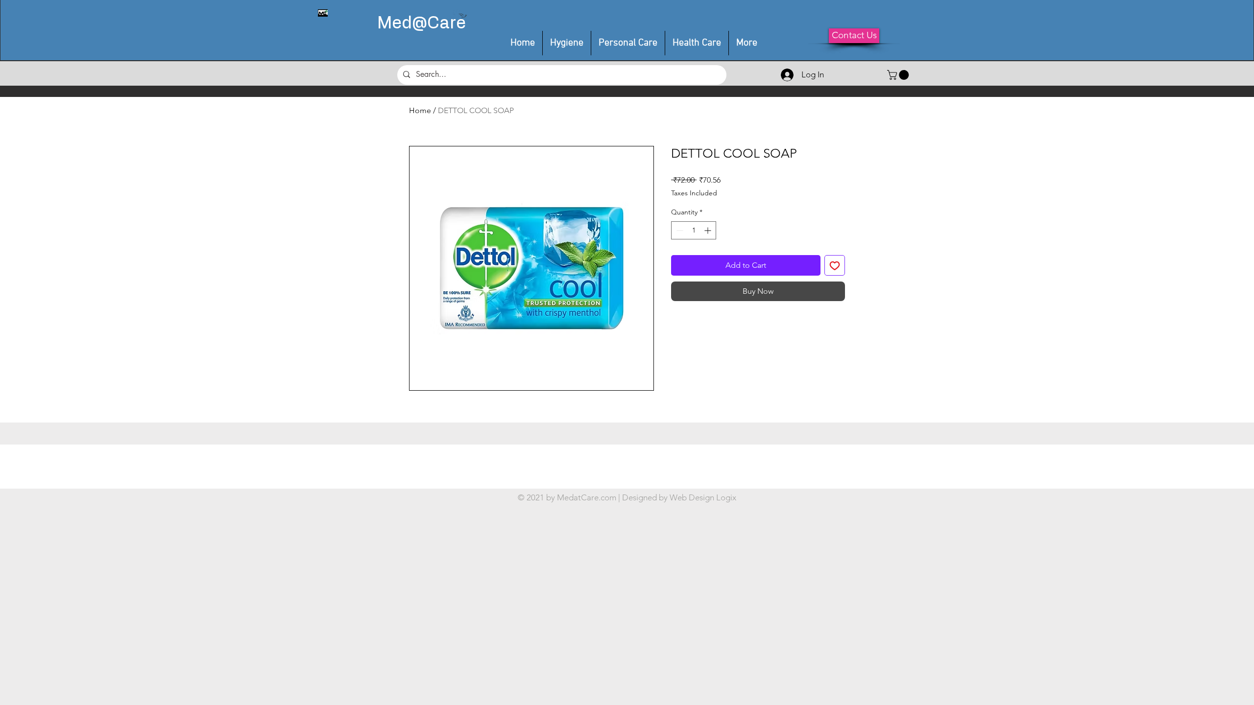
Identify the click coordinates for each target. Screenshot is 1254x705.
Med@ (402, 23)
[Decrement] (679, 230)
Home (420, 110)
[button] (628, 43)
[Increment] (708, 230)
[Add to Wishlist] (834, 265)
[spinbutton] (693, 230)
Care (446, 23)
